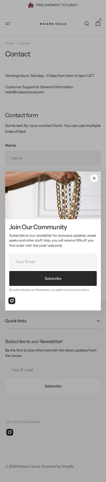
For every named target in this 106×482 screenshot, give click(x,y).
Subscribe (53, 278)
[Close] (94, 178)
